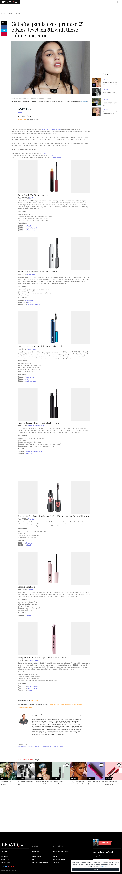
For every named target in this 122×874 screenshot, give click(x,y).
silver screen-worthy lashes (51, 130)
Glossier (29, 590)
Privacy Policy (5, 862)
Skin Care (56, 2)
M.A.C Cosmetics (31, 381)
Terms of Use (5, 859)
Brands (35, 846)
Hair (28, 2)
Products (65, 2)
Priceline (31, 519)
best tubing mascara (34, 746)
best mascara (22, 746)
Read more (84, 101)
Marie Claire (35, 851)
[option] (8, 773)
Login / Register (111, 1)
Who (33, 859)
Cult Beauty (31, 230)
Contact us (4, 856)
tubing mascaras (46, 746)
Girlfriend (35, 854)
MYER (27, 379)
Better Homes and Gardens (61, 851)
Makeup (33, 2)
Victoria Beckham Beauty (35, 426)
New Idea (55, 856)
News (23, 2)
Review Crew (73, 2)
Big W (29, 303)
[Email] (81, 716)
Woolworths (51, 155)
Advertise (4, 854)
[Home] (9, 2)
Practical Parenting (59, 859)
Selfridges (28, 454)
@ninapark (34, 701)
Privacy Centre (103, 866)
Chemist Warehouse (34, 305)
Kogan (29, 690)
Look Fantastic (32, 228)
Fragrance (49, 2)
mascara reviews (58, 746)
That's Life (56, 862)
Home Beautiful (36, 856)
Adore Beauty (56, 157)
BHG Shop (55, 854)
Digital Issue (82, 2)
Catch (45, 153)
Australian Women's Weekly (40, 862)
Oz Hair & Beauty (35, 660)
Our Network (58, 846)
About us (4, 851)
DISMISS (95, 869)
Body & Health (41, 2)
